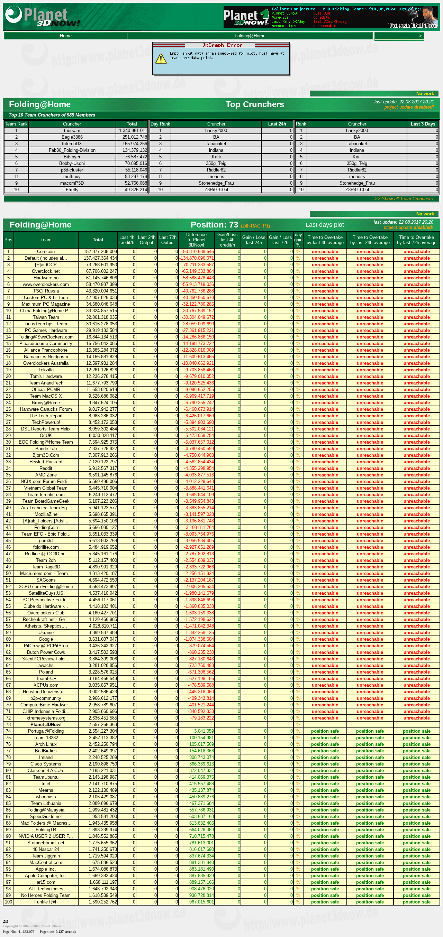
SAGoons (46, 580)
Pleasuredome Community (45, 343)
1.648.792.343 (103, 888)
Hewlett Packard (45, 461)
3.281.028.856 (103, 665)
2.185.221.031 (103, 770)
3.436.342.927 (103, 645)
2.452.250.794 (103, 744)
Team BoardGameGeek (46, 501)
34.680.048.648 (101, 304)
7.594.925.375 (103, 442)
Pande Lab (46, 448)
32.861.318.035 (101, 317)
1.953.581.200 (103, 816)
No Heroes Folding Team (46, 895)
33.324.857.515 (101, 310)
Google (46, 639)
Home (66, 35)
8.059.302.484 (103, 429)
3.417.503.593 (103, 652)
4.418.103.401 (103, 606)
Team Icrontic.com (46, 494)
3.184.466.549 (103, 678)
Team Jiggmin (46, 856)
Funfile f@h (45, 901)
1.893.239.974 (103, 829)
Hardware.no (46, 277)
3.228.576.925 (103, 672)
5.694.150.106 (103, 520)
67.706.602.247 (101, 271)
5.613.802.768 (103, 540)
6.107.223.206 (103, 501)
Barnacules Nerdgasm (46, 356)
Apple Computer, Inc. (46, 875)
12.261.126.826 (101, 369)
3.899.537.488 (103, 632)
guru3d (46, 540)
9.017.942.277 (103, 409)
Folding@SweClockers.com (46, 337)
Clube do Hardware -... (46, 606)
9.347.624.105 (103, 402)
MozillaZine (46, 514)
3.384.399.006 (103, 658)
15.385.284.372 (101, 350)
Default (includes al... (46, 258)
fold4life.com (46, 547)
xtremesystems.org (46, 718)
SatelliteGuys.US (46, 593)
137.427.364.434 (100, 258)
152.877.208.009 (100, 251)
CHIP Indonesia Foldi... (45, 711)
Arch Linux (46, 744)
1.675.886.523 (103, 862)
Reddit (45, 468)
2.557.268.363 (103, 724)
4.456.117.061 (103, 599)
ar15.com (46, 882)
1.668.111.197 (103, 882)
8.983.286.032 (103, 415)
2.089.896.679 (103, 803)
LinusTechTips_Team (46, 323)
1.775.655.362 (103, 842)
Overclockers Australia (46, 363)
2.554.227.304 (103, 731)
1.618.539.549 (103, 895)
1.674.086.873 (103, 869)
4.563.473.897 (103, 586)
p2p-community (45, 698)
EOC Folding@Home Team (46, 442)
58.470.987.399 (101, 284)
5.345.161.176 (103, 553)
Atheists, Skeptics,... (46, 626)
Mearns (45, 790)
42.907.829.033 (101, 297)
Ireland (46, 757)
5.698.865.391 (103, 514)
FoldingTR (46, 829)
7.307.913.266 (103, 455)
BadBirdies (46, 750)
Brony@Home (46, 402)
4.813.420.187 (103, 573)
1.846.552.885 (103, 836)
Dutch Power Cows (46, 652)
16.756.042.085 (101, 343)
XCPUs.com (46, 685)
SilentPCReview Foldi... (46, 658)
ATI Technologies (46, 888)
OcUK (46, 435)
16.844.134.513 (101, 337)
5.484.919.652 (103, 547)
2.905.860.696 (103, 711)
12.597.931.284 (101, 363)
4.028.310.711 (103, 626)
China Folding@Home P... (46, 310)
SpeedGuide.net (46, 816)
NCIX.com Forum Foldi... (46, 481)
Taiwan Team (46, 317)
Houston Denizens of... (46, 691)
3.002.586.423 (103, 691)
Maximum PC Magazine (46, 304)
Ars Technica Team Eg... (46, 507)
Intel (46, 783)
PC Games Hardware (46, 330)
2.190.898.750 (103, 764)
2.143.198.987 (103, 777)
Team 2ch (46, 560)
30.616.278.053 (101, 323)
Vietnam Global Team (45, 488)
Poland (46, 672)
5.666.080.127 (103, 527)
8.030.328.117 (103, 435)
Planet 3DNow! (46, 724)
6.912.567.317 (103, 468)
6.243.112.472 (103, 494)
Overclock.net (46, 271)
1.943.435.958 (103, 823)
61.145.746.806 (101, 277)
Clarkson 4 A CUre (46, 770)
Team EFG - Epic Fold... (46, 534)
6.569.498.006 (103, 481)
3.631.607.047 (103, 639)
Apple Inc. (46, 869)
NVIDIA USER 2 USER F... (46, 836)
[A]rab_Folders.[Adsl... (46, 520)
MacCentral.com (45, 862)
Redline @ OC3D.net (46, 553)
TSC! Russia (46, 291)
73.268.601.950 (101, 264)
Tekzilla (46, 369)
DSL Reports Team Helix (46, 429)
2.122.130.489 (103, 790)
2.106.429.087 (103, 796)
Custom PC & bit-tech (46, 297)
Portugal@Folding (46, 731)
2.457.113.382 (103, 737)
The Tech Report (46, 415)
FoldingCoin (46, 527)
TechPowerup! (46, 422)
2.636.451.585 (103, 718)
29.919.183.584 (101, 330)
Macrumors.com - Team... (46, 573)
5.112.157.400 (103, 560)
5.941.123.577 (103, 507)
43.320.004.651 (101, 291)
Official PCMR (45, 389)
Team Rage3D (46, 566)
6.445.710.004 (103, 488)
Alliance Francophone (45, 350)
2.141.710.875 (103, 783)
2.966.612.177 (103, 698)
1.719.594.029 (103, 856)
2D (5, 921)
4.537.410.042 (103, 593)
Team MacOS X (46, 396)
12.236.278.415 (101, 376)
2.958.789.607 (103, 704)
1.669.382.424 (103, 875)
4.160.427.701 (103, 612)
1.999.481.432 (103, 810)
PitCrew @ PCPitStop (46, 645)
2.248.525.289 (103, 757)
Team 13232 (46, 737)
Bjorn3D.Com (46, 455)
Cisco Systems (45, 764)
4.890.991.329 (103, 566)
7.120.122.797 (103, 461)
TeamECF (46, 678)
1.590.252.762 (103, 901)
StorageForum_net (45, 842)
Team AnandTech (46, 383)
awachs (46, 665)
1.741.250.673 (103, 849)
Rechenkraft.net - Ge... (46, 619)
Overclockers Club (45, 612)
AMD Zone (46, 474)
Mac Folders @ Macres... (46, 823)
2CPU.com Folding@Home (46, 586)
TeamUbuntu (45, 777)
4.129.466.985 (103, 619)
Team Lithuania (46, 803)
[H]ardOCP (46, 264)
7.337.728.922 (103, 448)
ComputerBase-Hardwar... (46, 704)
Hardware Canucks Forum (46, 409)
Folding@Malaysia (45, 810)
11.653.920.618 (102, 389)
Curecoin (46, 251)
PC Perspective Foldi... (45, 599)
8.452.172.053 (103, 422)
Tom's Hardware (46, 376)
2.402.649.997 (103, 750)
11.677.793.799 (102, 383)
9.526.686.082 (103, 396)
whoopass (46, 796)
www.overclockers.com (46, 284)
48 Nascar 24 (46, 849)
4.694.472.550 (103, 580)
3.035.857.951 (103, 685)
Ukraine (46, 632)
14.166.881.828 (101, 356)
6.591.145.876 (103, 474)
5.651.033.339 (103, 534)
